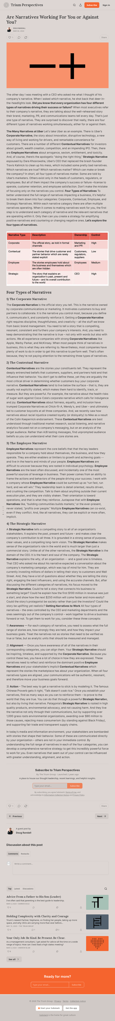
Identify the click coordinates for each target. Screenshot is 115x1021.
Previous (17, 816)
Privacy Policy (78, 795)
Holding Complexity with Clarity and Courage (37, 916)
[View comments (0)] (19, 37)
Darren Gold (23, 904)
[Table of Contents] (3, 510)
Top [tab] (9, 888)
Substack (43, 1015)
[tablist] (18, 854)
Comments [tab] (13, 854)
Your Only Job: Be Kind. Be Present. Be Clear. (35, 938)
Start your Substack (50, 1008)
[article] (57, 902)
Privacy (57, 1001)
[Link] (2, 292)
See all (12, 959)
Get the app (71, 1008)
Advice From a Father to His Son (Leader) (33, 896)
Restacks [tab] (25, 854)
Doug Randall (19, 28)
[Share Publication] (80, 5)
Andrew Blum (24, 948)
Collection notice (78, 1001)
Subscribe (92, 5)
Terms (65, 1001)
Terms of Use (71, 792)
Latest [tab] (17, 888)
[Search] (74, 5)
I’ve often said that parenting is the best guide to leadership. (35, 900)
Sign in (106, 5)
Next (99, 816)
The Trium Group (26, 926)
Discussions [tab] (28, 888)
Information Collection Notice (56, 795)
